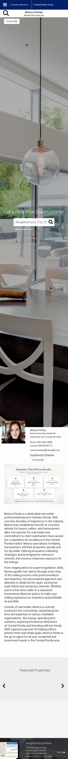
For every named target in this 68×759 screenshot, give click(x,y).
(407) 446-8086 (44, 442)
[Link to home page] (20, 5)
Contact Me (12, 21)
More (60, 752)
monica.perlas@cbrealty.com (45, 450)
